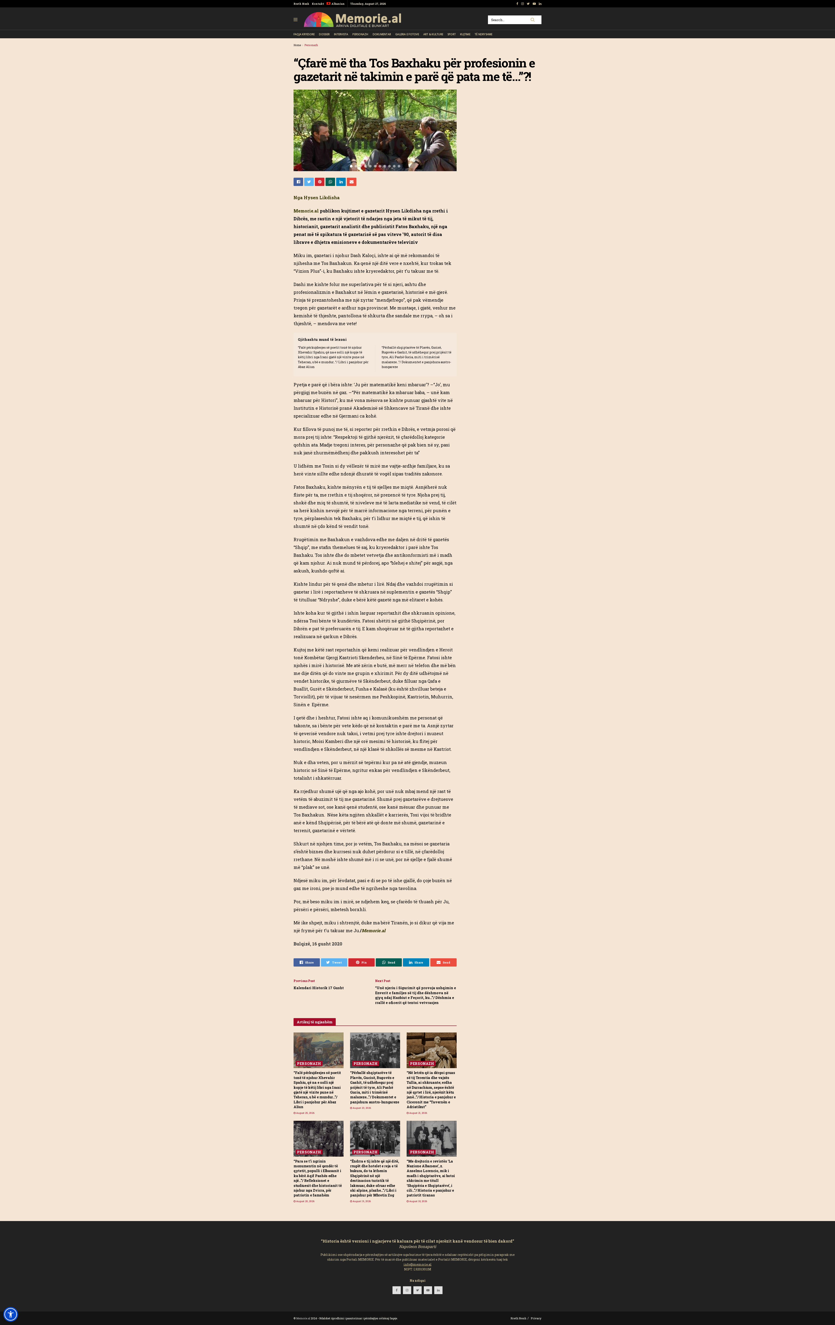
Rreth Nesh (301, 3)
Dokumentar (382, 34)
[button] (10, 1314)
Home (297, 45)
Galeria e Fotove (407, 34)
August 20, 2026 (305, 1201)
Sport (452, 34)
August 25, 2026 (305, 1112)
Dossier (324, 34)
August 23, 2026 (361, 1107)
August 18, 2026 (418, 1201)
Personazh (360, 34)
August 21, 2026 (418, 1112)
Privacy (536, 1318)
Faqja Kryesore (304, 34)
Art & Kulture (433, 34)
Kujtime (465, 34)
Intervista (341, 34)
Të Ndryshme (484, 34)
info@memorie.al (418, 1264)
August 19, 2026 (361, 1201)
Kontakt (318, 3)
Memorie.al (303, 1318)
